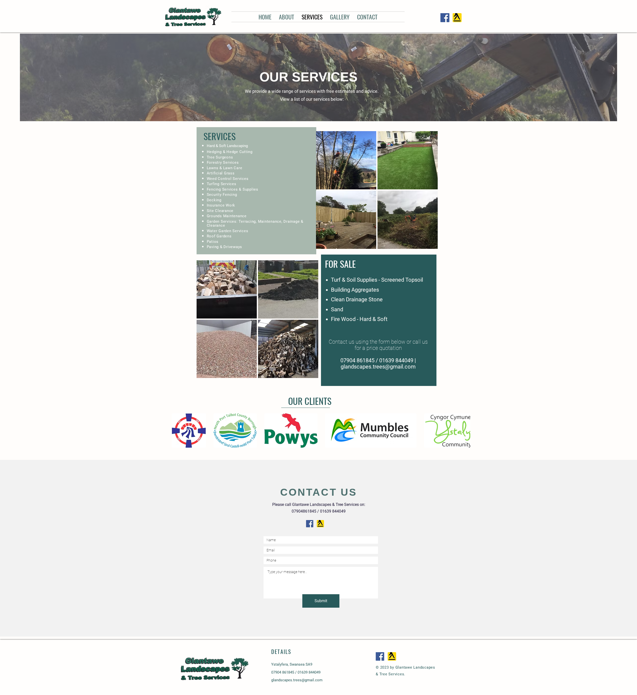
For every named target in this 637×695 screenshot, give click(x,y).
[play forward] (464, 430)
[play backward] (178, 430)
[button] (346, 160)
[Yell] (457, 17)
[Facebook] (444, 17)
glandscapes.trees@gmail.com (378, 367)
